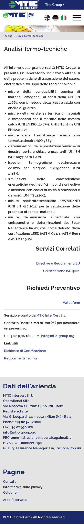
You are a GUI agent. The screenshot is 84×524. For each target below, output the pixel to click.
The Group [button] (53, 5)
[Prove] (18, 15)
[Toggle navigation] (76, 17)
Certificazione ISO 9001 (61, 271)
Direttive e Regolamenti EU (58, 263)
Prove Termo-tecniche (30, 36)
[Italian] (64, 18)
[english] (47, 18)
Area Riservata (15, 500)
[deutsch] (55, 18)
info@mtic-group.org (57, 336)
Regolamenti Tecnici (20, 358)
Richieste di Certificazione (25, 351)
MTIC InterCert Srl (50, 315)
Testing (7, 36)
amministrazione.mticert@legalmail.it (41, 438)
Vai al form (71, 303)
